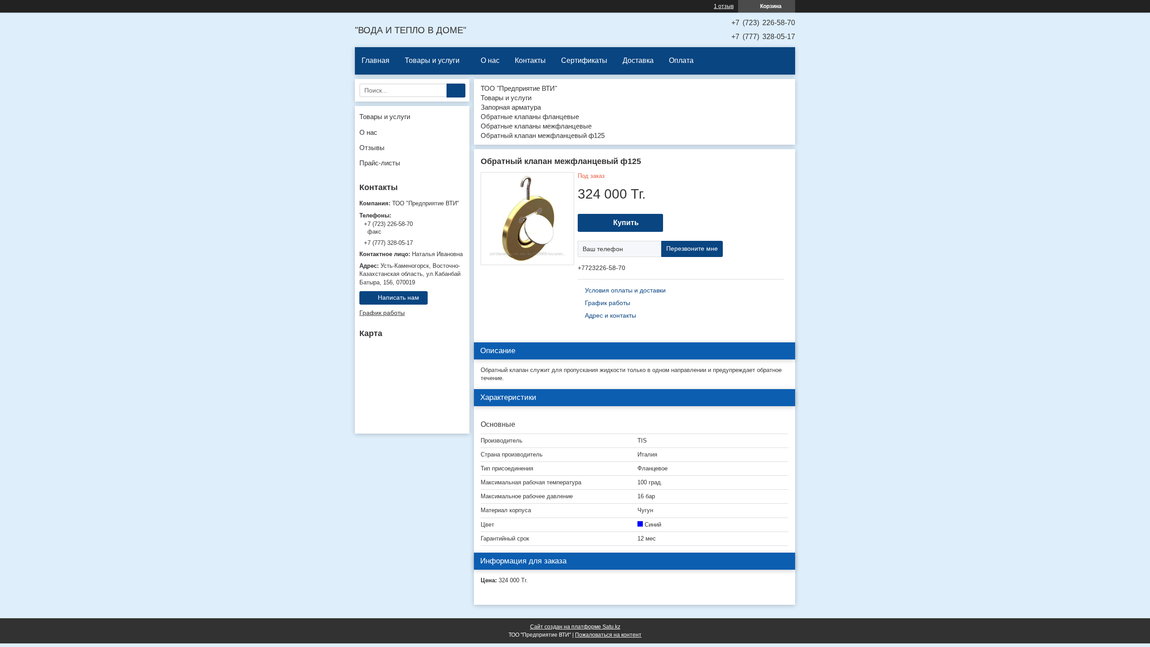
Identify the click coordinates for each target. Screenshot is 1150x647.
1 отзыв (724, 6)
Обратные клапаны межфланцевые (536, 126)
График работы (382, 312)
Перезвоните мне (692, 248)
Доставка (638, 60)
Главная (375, 60)
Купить (626, 222)
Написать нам (398, 297)
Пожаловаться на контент (608, 635)
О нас (490, 60)
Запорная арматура (511, 107)
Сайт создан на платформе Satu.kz (575, 627)
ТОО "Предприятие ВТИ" (519, 88)
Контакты (530, 60)
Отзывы (372, 147)
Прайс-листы (379, 163)
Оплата (681, 60)
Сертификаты (584, 60)
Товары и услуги (432, 60)
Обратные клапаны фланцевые (530, 116)
